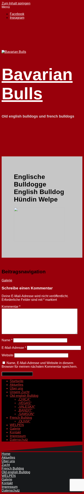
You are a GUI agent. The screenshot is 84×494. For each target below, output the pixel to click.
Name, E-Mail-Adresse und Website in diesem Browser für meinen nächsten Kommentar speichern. (39, 364)
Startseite (16, 381)
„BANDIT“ (25, 410)
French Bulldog (21, 417)
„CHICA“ (24, 399)
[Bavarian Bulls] (14, 51)
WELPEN (17, 425)
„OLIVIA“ (24, 421)
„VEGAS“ (24, 403)
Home (6, 454)
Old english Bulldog (24, 395)
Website (7, 355)
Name (7, 340)
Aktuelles (16, 384)
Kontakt (15, 432)
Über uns (16, 388)
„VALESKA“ (26, 406)
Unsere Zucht (19, 392)
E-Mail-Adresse (14, 347)
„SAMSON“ (26, 414)
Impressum (18, 436)
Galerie (7, 280)
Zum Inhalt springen (16, 3)
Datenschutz (19, 439)
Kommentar (11, 306)
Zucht (6, 465)
